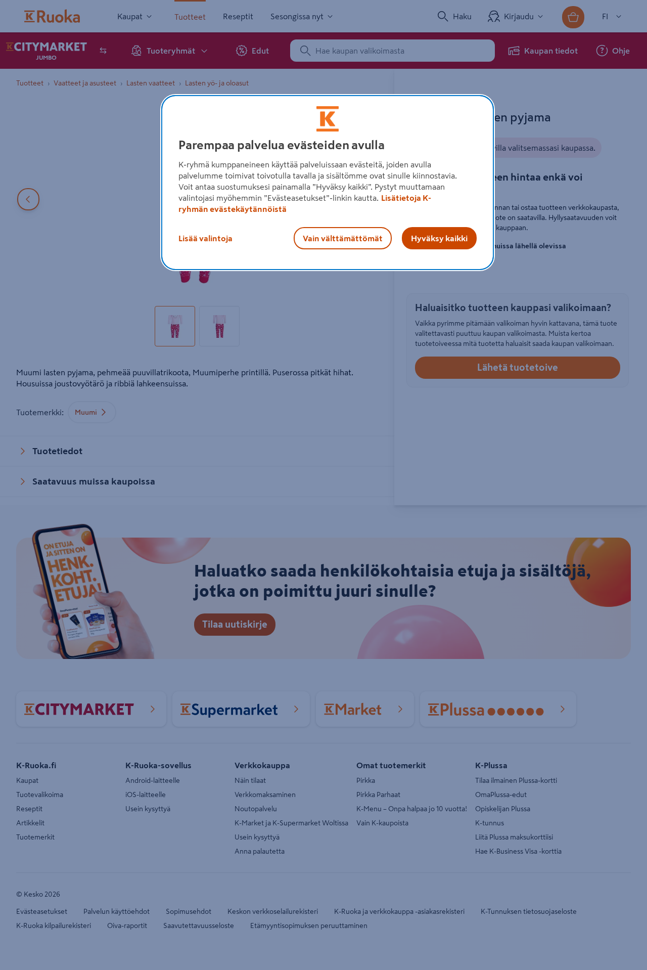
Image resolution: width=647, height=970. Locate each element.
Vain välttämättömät (343, 238)
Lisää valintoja (205, 238)
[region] (327, 182)
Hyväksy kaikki (439, 238)
